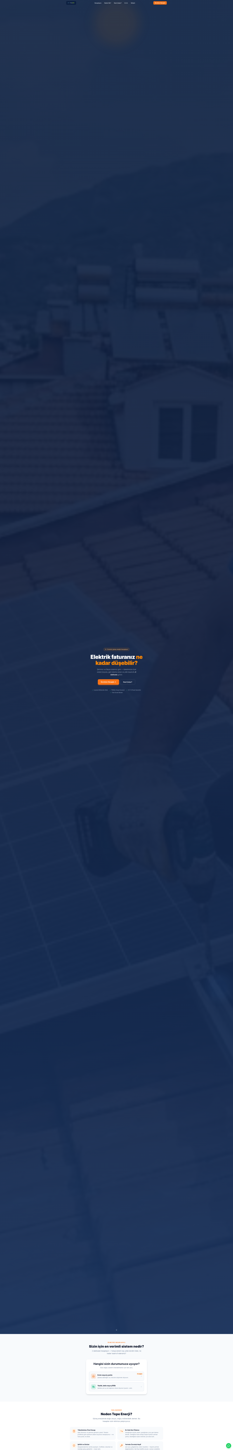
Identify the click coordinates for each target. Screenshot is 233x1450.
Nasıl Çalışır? (118, 3)
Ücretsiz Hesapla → (108, 682)
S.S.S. (126, 3)
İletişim (133, 3)
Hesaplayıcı (97, 3)
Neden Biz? (107, 3)
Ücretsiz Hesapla (160, 3)
